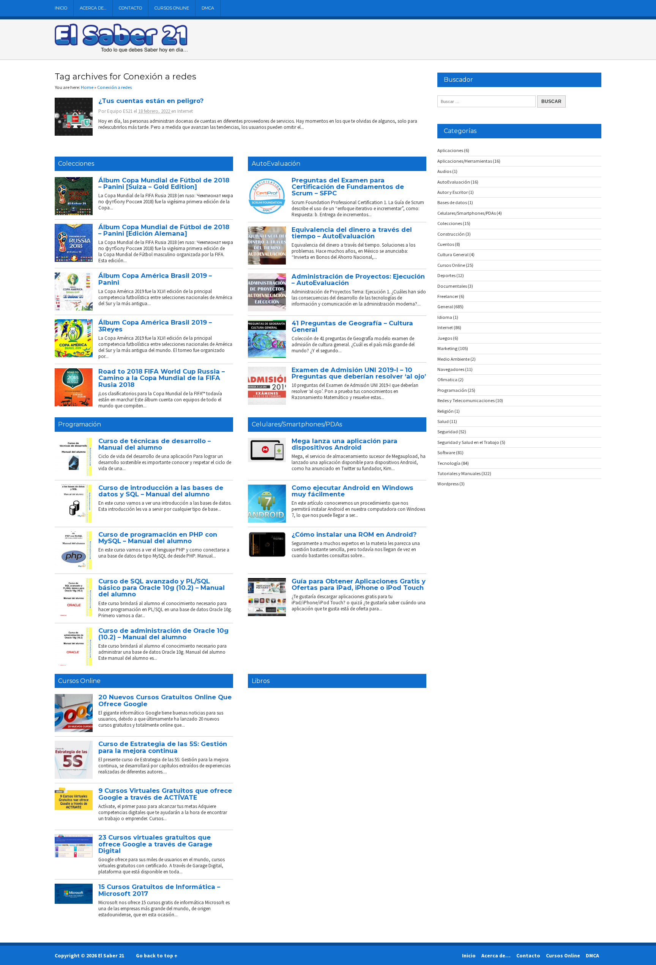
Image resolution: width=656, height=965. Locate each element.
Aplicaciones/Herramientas (464, 161)
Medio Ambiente (453, 359)
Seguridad (447, 431)
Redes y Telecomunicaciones (466, 400)
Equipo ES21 (119, 111)
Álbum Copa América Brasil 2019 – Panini (155, 279)
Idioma (444, 317)
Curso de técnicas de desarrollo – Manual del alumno (154, 444)
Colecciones (76, 163)
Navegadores (450, 369)
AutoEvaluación (276, 163)
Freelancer (447, 296)
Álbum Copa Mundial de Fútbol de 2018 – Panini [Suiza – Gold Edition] (163, 183)
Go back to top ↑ (156, 955)
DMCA (208, 8)
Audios (444, 171)
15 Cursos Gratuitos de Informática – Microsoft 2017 (159, 890)
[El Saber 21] (121, 51)
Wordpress (448, 483)
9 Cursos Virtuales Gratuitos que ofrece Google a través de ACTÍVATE (165, 794)
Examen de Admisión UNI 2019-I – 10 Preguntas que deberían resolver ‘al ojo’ (359, 373)
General (445, 306)
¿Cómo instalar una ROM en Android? (354, 534)
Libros (261, 681)
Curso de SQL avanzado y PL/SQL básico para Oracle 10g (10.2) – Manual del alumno (161, 587)
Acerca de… (93, 8)
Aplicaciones (450, 150)
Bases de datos (452, 202)
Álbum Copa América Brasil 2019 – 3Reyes (155, 325)
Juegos (444, 338)
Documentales (452, 286)
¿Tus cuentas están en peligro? (150, 101)
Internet (185, 111)
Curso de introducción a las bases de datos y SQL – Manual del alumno (160, 491)
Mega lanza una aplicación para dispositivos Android (344, 444)
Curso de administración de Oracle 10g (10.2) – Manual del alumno (163, 634)
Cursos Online (172, 8)
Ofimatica (447, 379)
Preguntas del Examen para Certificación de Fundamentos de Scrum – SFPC (348, 186)
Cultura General (452, 254)
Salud (443, 421)
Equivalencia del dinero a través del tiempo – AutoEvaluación (352, 233)
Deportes (446, 275)
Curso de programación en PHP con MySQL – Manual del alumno (157, 538)
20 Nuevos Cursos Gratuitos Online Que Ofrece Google (165, 700)
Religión (445, 411)
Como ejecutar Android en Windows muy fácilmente (352, 491)
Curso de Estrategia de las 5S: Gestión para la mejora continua (162, 747)
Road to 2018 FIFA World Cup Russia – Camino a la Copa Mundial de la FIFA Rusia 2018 (161, 378)
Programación (79, 424)
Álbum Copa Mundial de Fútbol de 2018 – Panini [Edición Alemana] (163, 230)
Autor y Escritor (452, 192)
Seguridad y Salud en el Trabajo (468, 442)
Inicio (61, 8)
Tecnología (448, 463)
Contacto (130, 8)
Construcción (451, 234)
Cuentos (445, 244)
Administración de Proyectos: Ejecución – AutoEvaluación (358, 280)
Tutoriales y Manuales (459, 473)
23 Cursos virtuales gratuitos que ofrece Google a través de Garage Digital (155, 843)
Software (446, 452)
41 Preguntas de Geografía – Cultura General (352, 326)
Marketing (447, 348)
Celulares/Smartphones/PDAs (297, 424)
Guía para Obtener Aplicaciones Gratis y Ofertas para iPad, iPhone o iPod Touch (359, 584)
